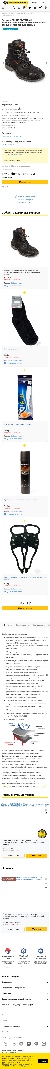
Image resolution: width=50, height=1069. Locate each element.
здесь (26, 1065)
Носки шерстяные (11, 349)
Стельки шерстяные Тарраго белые (17, 424)
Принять (43, 1061)
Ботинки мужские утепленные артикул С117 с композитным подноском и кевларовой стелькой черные (23, 916)
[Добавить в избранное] (46, 806)
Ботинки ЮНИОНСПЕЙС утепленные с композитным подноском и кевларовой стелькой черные (23, 843)
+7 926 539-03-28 (9, 1052)
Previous (2, 827)
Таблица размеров (8, 144)
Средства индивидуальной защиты (16, 999)
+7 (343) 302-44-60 (36, 2)
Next (47, 827)
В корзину (38, 855)
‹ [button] (3, 61)
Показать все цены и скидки (13, 154)
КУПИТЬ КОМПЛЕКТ (26, 608)
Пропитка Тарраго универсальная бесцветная (21, 500)
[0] (24, 7)
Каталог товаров (10, 976)
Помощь (5, 1020)
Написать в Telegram (25, 199)
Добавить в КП (10, 187)
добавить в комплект (14, 285)
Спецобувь (6, 993)
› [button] (46, 61)
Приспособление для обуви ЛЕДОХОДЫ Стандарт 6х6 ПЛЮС (25, 578)
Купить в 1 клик (13, 855)
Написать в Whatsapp (26, 196)
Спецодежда (7, 982)
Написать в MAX (25, 202)
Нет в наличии (26, 182)
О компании (6, 1015)
